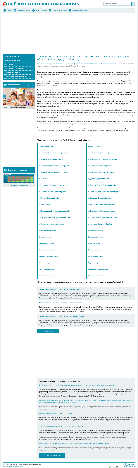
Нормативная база (13, 60)
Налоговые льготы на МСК (16, 76)
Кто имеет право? (24, 10)
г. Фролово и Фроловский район (100, 224)
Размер (10, 10)
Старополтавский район (48, 276)
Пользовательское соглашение (13, 466)
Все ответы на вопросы (52, 455)
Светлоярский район (47, 269)
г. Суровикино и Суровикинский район (102, 217)
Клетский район (94, 243)
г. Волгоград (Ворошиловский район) (52, 153)
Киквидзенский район (47, 243)
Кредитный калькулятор (19, 185)
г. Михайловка (44, 205)
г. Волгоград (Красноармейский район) (102, 159)
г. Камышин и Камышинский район (52, 192)
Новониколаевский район (48, 256)
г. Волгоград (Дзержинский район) (100, 153)
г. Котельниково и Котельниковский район (104, 192)
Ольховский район (46, 263)
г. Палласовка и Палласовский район (101, 211)
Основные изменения (80, 10)
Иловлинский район (95, 237)
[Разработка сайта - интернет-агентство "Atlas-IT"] (129, 465)
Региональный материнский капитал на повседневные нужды (61, 316)
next (32, 85)
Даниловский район (95, 230)
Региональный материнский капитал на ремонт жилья (59, 289)
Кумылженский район (47, 250)
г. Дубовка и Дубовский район (99, 179)
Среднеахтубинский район (98, 269)
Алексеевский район (46, 146)
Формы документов (13, 72)
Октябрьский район (95, 256)
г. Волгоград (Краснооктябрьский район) (54, 166)
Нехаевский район (94, 250)
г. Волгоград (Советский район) (99, 166)
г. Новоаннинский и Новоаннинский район (54, 211)
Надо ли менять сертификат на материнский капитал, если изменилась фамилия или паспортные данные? (74, 443)
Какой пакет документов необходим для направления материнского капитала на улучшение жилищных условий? (77, 385)
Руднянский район (95, 263)
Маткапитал (10, 64)
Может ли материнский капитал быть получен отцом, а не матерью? (61, 426)
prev (28, 85)
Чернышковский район (96, 276)
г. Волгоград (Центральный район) (101, 172)
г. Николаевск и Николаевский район (101, 205)
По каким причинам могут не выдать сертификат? (56, 413)
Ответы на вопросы (60, 10)
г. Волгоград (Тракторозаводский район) (54, 172)
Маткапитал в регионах (15, 68)
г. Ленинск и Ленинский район (99, 198)
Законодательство (12, 56)
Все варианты (48, 331)
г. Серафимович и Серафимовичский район (55, 217)
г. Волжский (43, 179)
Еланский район (45, 237)
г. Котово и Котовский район (49, 198)
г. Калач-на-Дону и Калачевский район (102, 185)
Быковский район (94, 146)
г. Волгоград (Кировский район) (51, 159)
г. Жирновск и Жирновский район (51, 185)
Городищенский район (47, 230)
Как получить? (41, 10)
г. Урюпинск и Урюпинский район (51, 224)
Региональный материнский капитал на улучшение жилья (60, 303)
